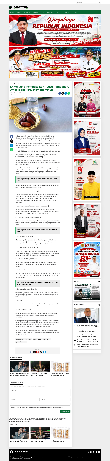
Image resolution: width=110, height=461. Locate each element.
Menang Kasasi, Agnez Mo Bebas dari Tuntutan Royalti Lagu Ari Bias (19, 374)
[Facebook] (31, 352)
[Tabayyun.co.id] (18, 7)
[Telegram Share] (65, 93)
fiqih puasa (28, 339)
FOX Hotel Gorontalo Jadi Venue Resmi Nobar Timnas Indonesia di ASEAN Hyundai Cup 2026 (88, 335)
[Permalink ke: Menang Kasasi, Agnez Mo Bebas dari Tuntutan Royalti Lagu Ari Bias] (19, 366)
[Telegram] (44, 352)
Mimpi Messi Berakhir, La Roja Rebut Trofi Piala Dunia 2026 (87, 345)
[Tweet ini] (62, 93)
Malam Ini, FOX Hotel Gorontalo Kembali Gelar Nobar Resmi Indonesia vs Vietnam (88, 330)
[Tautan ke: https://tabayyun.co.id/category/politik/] (99, 281)
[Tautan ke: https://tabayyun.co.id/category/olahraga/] (99, 305)
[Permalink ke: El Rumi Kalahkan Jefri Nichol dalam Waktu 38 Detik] (40, 366)
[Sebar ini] (59, 93)
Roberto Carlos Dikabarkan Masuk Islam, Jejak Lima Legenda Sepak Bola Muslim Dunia (88, 325)
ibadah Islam (46, 339)
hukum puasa (37, 339)
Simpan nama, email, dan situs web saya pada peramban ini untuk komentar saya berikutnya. (37, 407)
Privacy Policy (27, 458)
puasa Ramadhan (21, 342)
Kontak (75, 457)
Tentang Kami (82, 457)
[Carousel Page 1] (83, 298)
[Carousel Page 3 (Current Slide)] (87, 298)
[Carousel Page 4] (89, 298)
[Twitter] (34, 352)
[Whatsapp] (68, 93)
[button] (99, 2)
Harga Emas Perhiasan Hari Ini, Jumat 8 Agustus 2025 (60, 374)
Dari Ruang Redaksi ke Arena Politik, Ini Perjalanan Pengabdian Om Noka (87, 293)
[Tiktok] (41, 352)
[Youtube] (37, 352)
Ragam (11, 94)
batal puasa (19, 339)
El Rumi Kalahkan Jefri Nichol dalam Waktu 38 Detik (39, 374)
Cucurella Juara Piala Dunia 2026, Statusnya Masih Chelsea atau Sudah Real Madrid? (87, 340)
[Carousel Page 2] (85, 298)
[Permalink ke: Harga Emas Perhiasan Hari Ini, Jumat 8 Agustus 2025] (60, 366)
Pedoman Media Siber (16, 458)
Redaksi (69, 457)
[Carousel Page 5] (91, 298)
